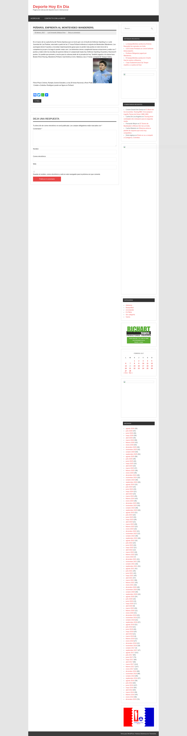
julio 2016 (129, 683)
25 (147, 368)
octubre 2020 (130, 592)
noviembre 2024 (131, 477)
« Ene (126, 373)
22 (134, 368)
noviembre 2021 (131, 561)
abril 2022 (129, 550)
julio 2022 (129, 543)
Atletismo (129, 305)
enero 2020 (130, 613)
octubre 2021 (130, 564)
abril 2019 (129, 634)
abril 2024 (129, 494)
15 (134, 366)
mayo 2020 (129, 603)
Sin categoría (130, 314)
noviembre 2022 (131, 533)
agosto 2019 (130, 624)
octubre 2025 (130, 452)
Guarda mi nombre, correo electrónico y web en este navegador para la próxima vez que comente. (66, 174)
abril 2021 (129, 578)
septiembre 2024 (131, 482)
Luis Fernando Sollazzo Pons (57, 32)
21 (130, 368)
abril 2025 (129, 466)
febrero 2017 (130, 666)
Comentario (37, 129)
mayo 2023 (129, 519)
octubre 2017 (130, 648)
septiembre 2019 (131, 622)
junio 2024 (129, 489)
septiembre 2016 (131, 678)
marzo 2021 (130, 580)
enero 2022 (130, 557)
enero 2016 (130, 697)
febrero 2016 (130, 694)
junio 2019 (129, 629)
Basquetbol (130, 307)
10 (143, 363)
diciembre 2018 (131, 643)
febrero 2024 (130, 498)
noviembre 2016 (131, 673)
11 (147, 363)
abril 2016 (129, 690)
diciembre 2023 (131, 503)
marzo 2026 (130, 440)
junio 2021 (129, 573)
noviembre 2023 (131, 505)
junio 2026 (129, 433)
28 (130, 371)
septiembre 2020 (131, 594)
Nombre (36, 149)
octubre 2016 (130, 676)
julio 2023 (129, 515)
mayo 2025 (129, 463)
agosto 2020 (130, 596)
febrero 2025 (130, 470)
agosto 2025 (130, 456)
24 (143, 368)
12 (152, 363)
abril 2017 (129, 662)
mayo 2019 (129, 631)
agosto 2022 (130, 540)
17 (143, 366)
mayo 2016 (129, 687)
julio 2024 (129, 487)
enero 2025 (130, 473)
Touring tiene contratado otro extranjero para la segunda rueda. (138, 119)
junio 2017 (129, 657)
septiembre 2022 (131, 538)
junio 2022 (129, 545)
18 (147, 366)
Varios (128, 317)
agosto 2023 (130, 512)
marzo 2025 (130, 468)
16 (139, 366)
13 (126, 366)
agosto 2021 (130, 568)
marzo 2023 (130, 524)
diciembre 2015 (131, 699)
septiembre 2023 (131, 510)
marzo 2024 (130, 496)
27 (126, 371)
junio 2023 (129, 517)
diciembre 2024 (131, 475)
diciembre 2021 (131, 559)
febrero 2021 (130, 582)
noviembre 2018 (131, 645)
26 (152, 368)
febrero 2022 (130, 554)
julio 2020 (129, 599)
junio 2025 (129, 461)
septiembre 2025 (131, 454)
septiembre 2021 (131, 566)
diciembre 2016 (131, 671)
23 (139, 368)
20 (126, 368)
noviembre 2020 (131, 589)
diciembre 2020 (131, 587)
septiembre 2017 (131, 650)
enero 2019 (130, 641)
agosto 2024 (130, 484)
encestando (130, 310)
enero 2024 (130, 501)
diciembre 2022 (131, 531)
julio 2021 (129, 571)
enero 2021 (130, 585)
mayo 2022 (129, 547)
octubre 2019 (130, 620)
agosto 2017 (130, 652)
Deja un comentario (74, 32)
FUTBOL (37, 101)
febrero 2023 (130, 526)
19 (152, 366)
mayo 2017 (129, 659)
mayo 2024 (129, 491)
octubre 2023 (130, 508)
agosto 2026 (130, 428)
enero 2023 (130, 529)
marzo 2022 (130, 552)
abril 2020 (129, 606)
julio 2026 (129, 431)
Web (34, 164)
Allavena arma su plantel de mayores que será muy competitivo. (137, 130)
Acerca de (35, 18)
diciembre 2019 (131, 615)
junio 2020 (129, 601)
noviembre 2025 (131, 449)
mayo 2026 (129, 435)
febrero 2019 (130, 638)
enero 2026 (130, 445)
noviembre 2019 (131, 617)
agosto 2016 (130, 680)
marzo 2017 (130, 664)
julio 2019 (129, 627)
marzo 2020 (130, 608)
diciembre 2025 (131, 447)
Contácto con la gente (55, 18)
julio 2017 (129, 655)
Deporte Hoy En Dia (51, 6)
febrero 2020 (130, 610)
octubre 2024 (130, 480)
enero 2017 (130, 669)
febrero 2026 (130, 442)
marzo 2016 (130, 692)
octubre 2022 (130, 536)
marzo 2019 (130, 636)
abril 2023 (129, 522)
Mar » (131, 373)
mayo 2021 (129, 575)
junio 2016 (129, 685)
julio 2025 (129, 459)
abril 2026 (129, 438)
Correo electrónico (39, 156)
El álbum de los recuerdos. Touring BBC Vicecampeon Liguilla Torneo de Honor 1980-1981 (139, 112)
